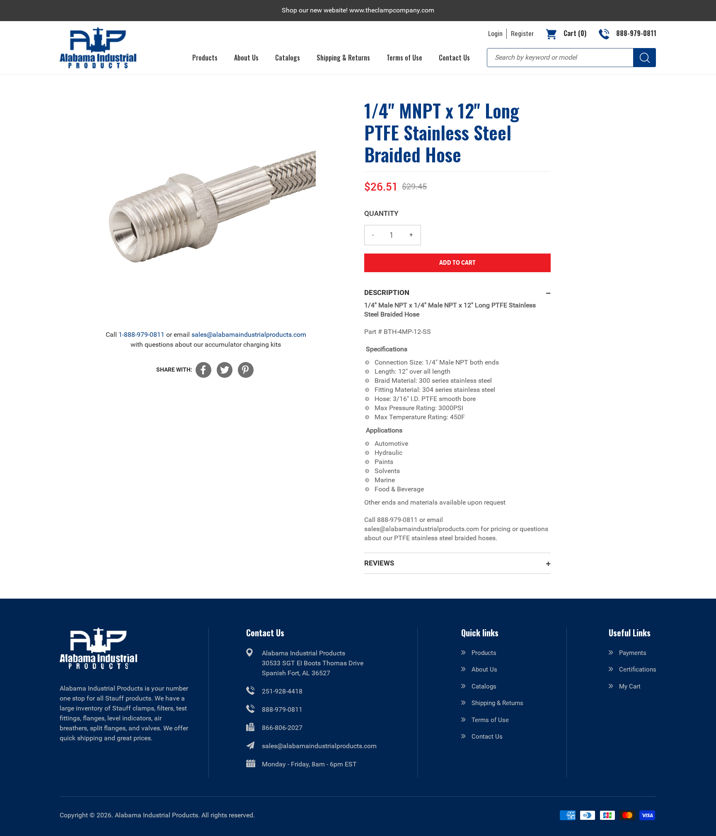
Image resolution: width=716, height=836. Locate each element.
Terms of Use (490, 720)
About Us (484, 669)
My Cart (630, 686)
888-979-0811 (282, 709)
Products (484, 653)
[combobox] (571, 57)
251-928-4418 (282, 691)
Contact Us (487, 736)
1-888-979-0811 (141, 334)
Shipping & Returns (497, 703)
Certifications (637, 669)
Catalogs (484, 686)
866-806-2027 (282, 728)
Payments (632, 653)
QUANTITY (381, 213)
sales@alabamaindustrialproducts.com (248, 334)
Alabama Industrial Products (156, 815)
